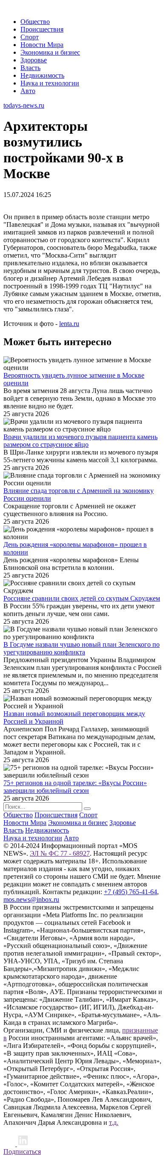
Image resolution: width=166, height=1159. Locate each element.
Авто (27, 90)
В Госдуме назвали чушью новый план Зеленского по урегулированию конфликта (81, 648)
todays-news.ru (23, 105)
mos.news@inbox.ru (31, 899)
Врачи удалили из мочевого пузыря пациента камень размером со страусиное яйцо (80, 440)
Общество (35, 21)
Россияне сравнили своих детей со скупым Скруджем (81, 598)
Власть (30, 67)
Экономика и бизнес (50, 52)
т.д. (113, 1122)
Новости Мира (41, 44)
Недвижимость (42, 75)
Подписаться (22, 1151)
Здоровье (33, 60)
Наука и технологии (49, 83)
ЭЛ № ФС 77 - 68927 (60, 853)
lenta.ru (69, 323)
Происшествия (41, 29)
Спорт (29, 37)
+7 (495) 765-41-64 (130, 891)
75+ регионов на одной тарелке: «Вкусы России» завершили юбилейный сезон (75, 786)
